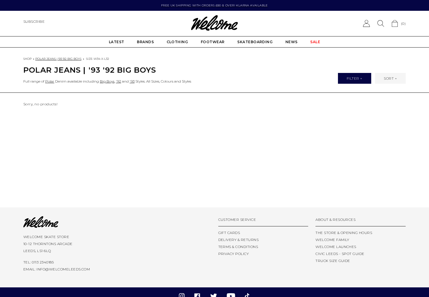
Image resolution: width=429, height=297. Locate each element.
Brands (145, 42)
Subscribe (34, 21)
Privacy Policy (233, 253)
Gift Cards (229, 232)
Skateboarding (255, 42)
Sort (389, 78)
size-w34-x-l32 (97, 59)
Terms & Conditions (238, 246)
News (291, 42)
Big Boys (107, 81)
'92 (118, 81)
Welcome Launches (335, 246)
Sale (315, 42)
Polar (49, 81)
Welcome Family (332, 239)
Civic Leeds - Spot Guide (340, 253)
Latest (116, 42)
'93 (132, 81)
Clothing (177, 42)
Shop (27, 59)
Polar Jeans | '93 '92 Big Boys (58, 59)
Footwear (213, 42)
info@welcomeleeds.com (63, 269)
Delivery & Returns (238, 239)
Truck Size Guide (332, 260)
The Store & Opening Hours (343, 232)
